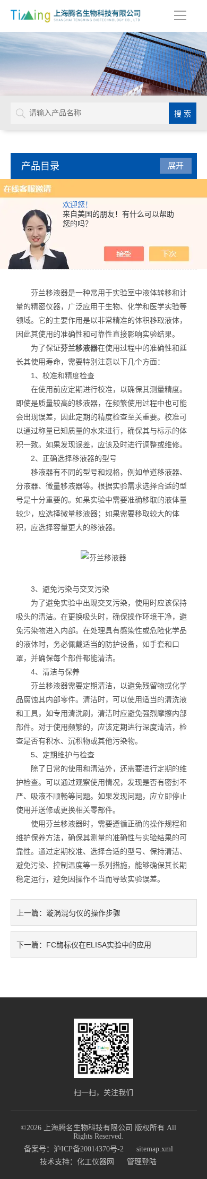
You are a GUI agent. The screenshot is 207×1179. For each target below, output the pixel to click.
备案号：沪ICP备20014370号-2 (74, 1149)
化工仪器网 (95, 1162)
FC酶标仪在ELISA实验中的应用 (98, 945)
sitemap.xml (154, 1149)
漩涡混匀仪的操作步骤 (83, 913)
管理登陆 (142, 1162)
